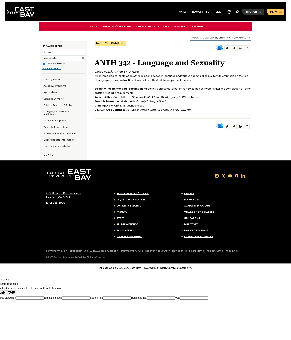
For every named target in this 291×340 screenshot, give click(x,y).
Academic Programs (54, 86)
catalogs (108, 268)
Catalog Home (51, 79)
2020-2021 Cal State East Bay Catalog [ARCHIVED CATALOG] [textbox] (219, 38)
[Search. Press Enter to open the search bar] (237, 12)
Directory (191, 224)
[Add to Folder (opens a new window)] (227, 48)
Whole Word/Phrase (55, 64)
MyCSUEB (197, 26)
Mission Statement (129, 236)
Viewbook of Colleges (199, 212)
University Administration (57, 146)
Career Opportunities (198, 236)
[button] (229, 12)
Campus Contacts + (54, 98)
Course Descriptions (54, 120)
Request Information (131, 199)
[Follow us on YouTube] (230, 175)
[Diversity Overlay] (219, 47)
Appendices (50, 92)
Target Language (53, 298)
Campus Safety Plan (131, 251)
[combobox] (220, 38)
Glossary (180, 26)
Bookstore (191, 199)
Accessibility (125, 230)
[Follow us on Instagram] (217, 175)
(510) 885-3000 (55, 202)
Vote (177, 298)
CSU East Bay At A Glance (152, 26)
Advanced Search (51, 68)
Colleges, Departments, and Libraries (56, 113)
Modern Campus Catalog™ (174, 268)
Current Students (129, 205)
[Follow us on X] (223, 175)
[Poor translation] (11, 292)
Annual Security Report (104, 251)
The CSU (93, 26)
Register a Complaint (157, 251)
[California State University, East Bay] (69, 174)
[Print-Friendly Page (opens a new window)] (240, 48)
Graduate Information (55, 127)
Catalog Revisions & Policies (58, 105)
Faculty (122, 212)
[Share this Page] (234, 48)
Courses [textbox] (47, 52)
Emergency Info (79, 251)
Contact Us (192, 218)
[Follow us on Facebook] (236, 175)
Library (189, 193)
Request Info (200, 11)
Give (218, 11)
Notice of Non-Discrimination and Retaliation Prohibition (205, 251)
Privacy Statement (57, 251)
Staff (120, 218)
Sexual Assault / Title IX (133, 193)
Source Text (96, 298)
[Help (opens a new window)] (246, 48)
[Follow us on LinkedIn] (243, 175)
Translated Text (139, 298)
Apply (182, 11)
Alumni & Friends (127, 224)
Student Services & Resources (60, 133)
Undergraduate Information (58, 139)
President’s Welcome (117, 26)
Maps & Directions (196, 230)
